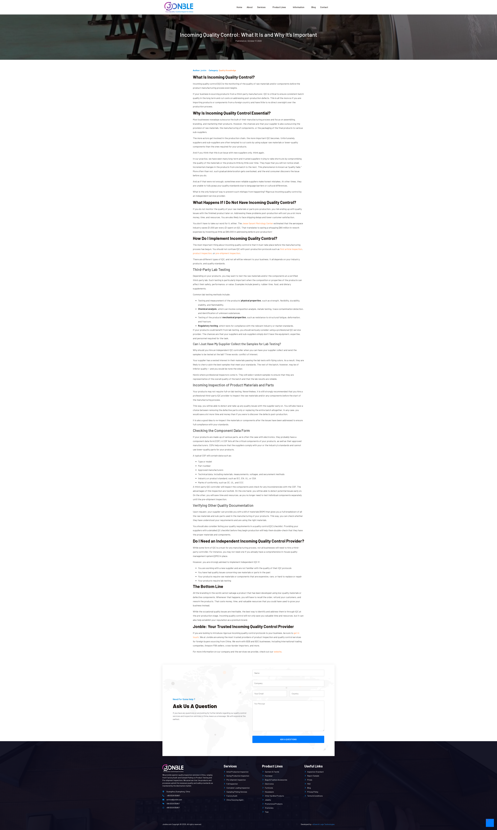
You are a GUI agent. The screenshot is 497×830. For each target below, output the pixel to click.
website (278, 651)
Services (261, 7)
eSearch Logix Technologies (324, 824)
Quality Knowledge (227, 70)
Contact (324, 7)
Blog (313, 7)
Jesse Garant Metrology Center (257, 223)
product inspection (202, 253)
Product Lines (279, 7)
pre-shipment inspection (227, 253)
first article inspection (291, 249)
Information (298, 7)
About (250, 7)
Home (239, 7)
